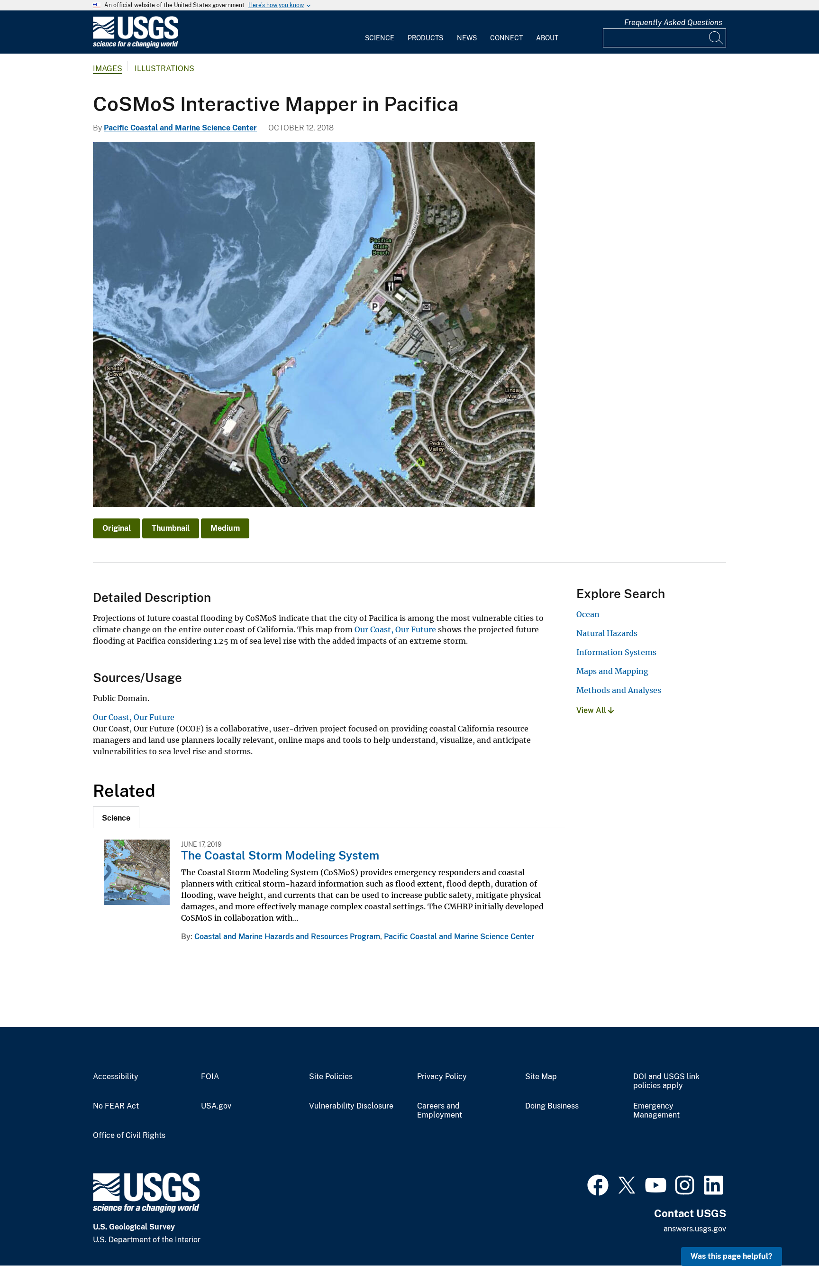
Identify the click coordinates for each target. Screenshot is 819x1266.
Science (379, 38)
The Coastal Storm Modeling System (280, 855)
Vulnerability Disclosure (351, 1106)
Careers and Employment (439, 1110)
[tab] (116, 817)
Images (107, 68)
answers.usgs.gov (695, 1228)
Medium (225, 528)
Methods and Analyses (618, 690)
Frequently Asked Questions (673, 22)
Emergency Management (656, 1110)
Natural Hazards (606, 633)
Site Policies (331, 1076)
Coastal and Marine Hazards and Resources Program (287, 936)
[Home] (135, 45)
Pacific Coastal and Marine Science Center (180, 127)
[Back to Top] (784, 1231)
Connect (506, 38)
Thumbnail (171, 528)
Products (425, 38)
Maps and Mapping (612, 671)
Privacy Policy (442, 1076)
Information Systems (616, 652)
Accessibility (115, 1076)
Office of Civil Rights (129, 1135)
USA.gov (216, 1106)
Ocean (588, 614)
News (467, 38)
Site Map (541, 1076)
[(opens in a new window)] (597, 1184)
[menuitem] (379, 32)
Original (116, 528)
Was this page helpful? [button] (732, 1256)
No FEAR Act (116, 1106)
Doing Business (552, 1106)
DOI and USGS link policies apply (666, 1081)
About (547, 38)
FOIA (210, 1076)
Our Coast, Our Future (395, 629)
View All (592, 710)
